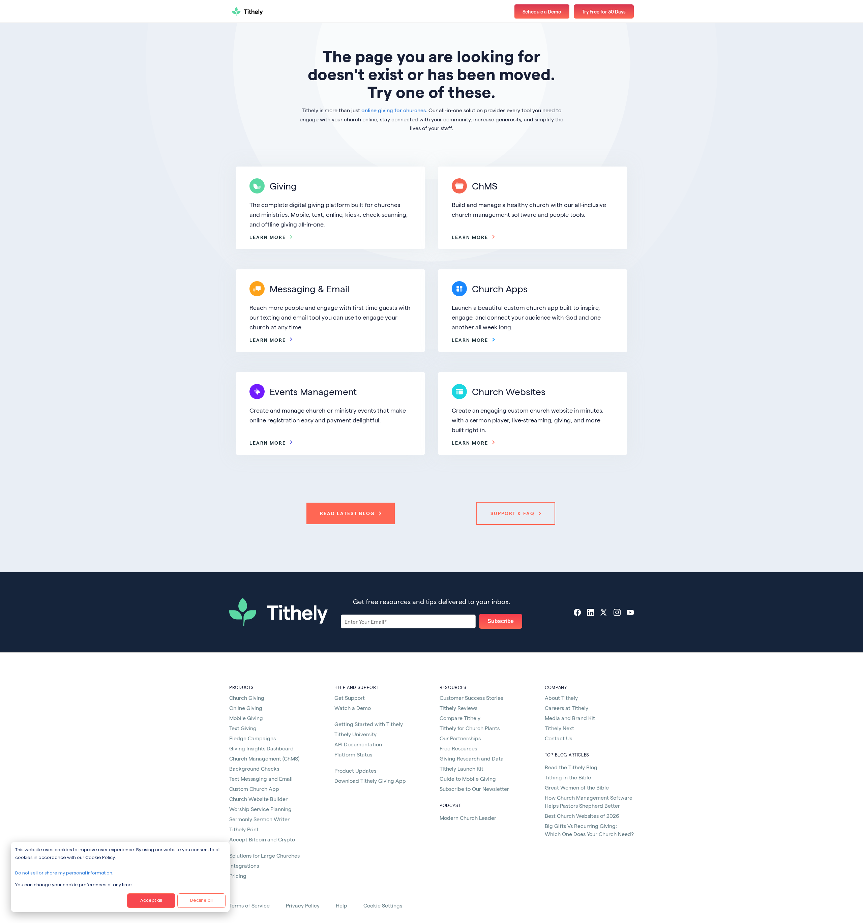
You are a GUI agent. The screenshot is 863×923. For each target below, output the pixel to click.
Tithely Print (244, 829)
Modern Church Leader (468, 817)
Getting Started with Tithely (368, 724)
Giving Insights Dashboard (261, 748)
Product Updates (355, 770)
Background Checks (254, 768)
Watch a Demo (352, 708)
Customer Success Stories (471, 697)
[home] (271, 11)
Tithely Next (559, 728)
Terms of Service (249, 905)
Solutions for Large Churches (264, 855)
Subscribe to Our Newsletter (474, 788)
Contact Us (558, 738)
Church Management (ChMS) (264, 758)
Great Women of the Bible (577, 787)
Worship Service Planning (260, 809)
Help (341, 905)
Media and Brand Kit (570, 718)
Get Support (349, 697)
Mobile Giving (246, 718)
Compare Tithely (460, 718)
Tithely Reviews (458, 708)
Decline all (201, 900)
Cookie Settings (382, 905)
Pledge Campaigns (252, 738)
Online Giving (245, 708)
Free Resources (458, 748)
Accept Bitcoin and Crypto (262, 839)
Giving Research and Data (472, 758)
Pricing (237, 875)
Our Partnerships (460, 738)
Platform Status (353, 754)
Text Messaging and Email (261, 778)
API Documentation (358, 744)
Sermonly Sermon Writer (259, 819)
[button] (604, 11)
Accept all (151, 900)
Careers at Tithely (566, 708)
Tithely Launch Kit (461, 768)
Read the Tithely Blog (571, 767)
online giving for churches (393, 110)
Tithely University (355, 734)
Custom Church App (254, 788)
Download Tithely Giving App (370, 780)
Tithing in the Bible (568, 777)
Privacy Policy (303, 905)
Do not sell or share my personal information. (64, 873)
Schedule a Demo (542, 11)
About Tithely (561, 697)
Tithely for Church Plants (470, 728)
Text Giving (243, 728)
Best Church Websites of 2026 (582, 815)
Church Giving (246, 697)
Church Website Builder (258, 799)
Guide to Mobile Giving (468, 778)
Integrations (244, 865)
